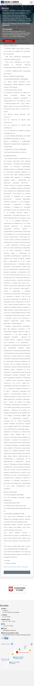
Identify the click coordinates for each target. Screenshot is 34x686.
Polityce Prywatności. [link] (19, 36)
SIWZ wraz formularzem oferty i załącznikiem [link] (16, 566)
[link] (17, 589)
